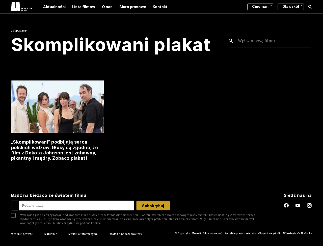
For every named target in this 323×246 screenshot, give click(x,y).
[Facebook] (282, 205)
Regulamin (50, 234)
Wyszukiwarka (310, 7)
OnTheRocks (304, 233)
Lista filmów (83, 7)
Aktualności (54, 7)
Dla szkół (290, 6)
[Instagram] (309, 205)
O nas (107, 7)
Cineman (260, 6)
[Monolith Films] (21, 6)
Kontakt (160, 7)
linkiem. (96, 223)
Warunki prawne (22, 234)
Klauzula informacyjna (83, 234)
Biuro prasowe (132, 7)
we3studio (275, 233)
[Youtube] (301, 205)
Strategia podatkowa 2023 (125, 234)
